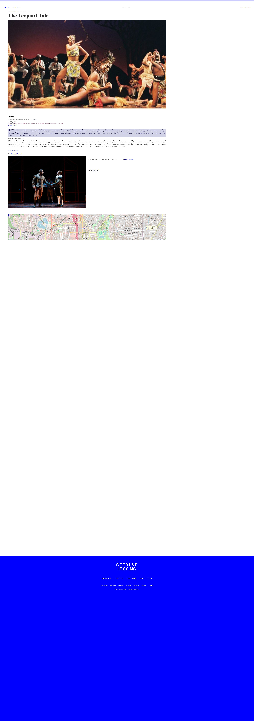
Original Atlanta (127, 7)
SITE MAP (128, 585)
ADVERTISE (104, 585)
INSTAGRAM (131, 578)
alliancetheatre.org (128, 159)
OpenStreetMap (159, 239)
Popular (13, 7)
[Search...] (8, 8)
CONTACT (121, 585)
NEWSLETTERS (146, 578)
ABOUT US (113, 585)
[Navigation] (4, 8)
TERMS (151, 585)
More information (13, 150)
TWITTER (119, 578)
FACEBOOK (106, 578)
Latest (19, 7)
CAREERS (136, 585)
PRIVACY (144, 585)
